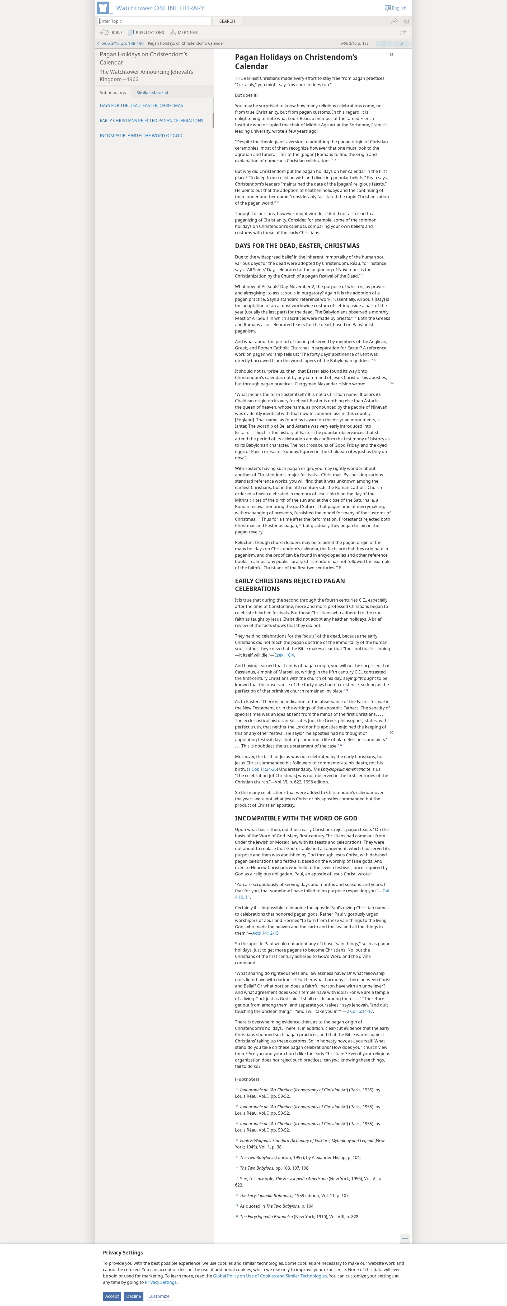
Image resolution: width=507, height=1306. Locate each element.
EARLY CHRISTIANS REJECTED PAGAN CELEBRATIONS (151, 120)
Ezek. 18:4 (284, 655)
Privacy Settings (161, 1282)
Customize (159, 1296)
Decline (133, 1296)
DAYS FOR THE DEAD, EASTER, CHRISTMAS (141, 105)
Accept (112, 1296)
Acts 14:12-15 (265, 933)
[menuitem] (406, 21)
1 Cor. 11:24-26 (262, 769)
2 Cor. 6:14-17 (360, 1011)
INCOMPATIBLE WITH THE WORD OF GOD (141, 136)
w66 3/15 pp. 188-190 (123, 43)
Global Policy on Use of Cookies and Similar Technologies (270, 1276)
